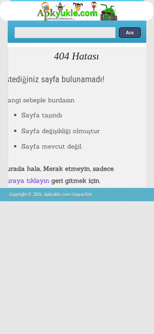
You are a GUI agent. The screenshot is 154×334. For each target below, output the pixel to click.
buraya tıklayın (26, 180)
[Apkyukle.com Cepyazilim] (84, 19)
